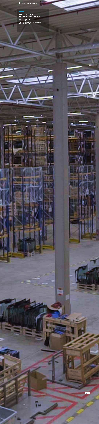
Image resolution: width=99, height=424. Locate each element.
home (54, 2)
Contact (71, 2)
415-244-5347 (79, 2)
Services (64, 2)
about (58, 2)
